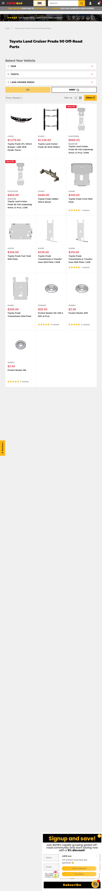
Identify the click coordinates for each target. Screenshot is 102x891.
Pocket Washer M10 (78, 313)
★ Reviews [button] (2, 448)
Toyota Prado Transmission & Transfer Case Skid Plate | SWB (50, 259)
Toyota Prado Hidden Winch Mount (48, 200)
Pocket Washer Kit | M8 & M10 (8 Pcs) (50, 314)
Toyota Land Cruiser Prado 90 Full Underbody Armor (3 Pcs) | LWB (20, 204)
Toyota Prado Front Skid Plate (80, 200)
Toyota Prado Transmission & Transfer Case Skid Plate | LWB (80, 259)
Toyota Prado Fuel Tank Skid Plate (19, 257)
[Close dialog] (99, 836)
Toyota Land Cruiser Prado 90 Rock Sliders (49, 145)
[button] (95, 884)
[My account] (90, 3)
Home (7, 28)
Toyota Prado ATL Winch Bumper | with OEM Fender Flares (20, 147)
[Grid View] (80, 98)
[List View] (76, 98)
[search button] (81, 3)
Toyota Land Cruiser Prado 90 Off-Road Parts (33, 28)
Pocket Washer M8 (17, 370)
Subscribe (72, 885)
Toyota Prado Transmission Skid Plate (19, 314)
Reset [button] (72, 90)
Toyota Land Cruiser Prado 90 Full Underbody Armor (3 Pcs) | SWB (81, 149)
